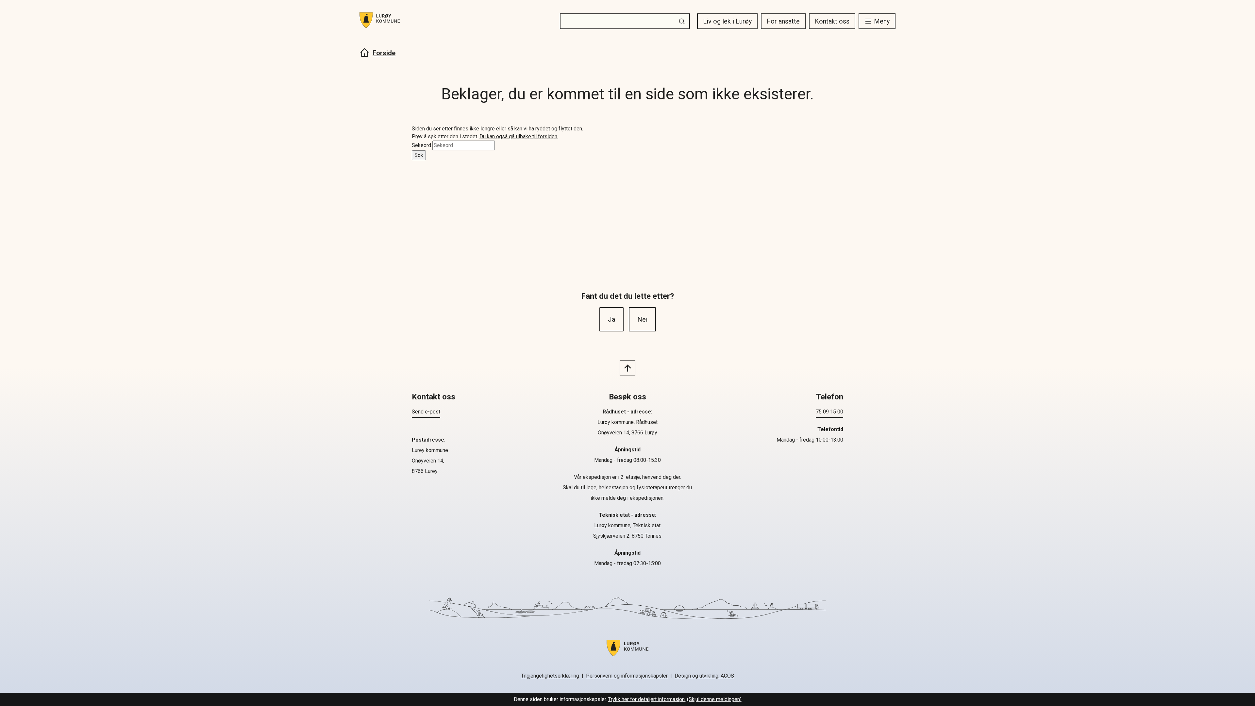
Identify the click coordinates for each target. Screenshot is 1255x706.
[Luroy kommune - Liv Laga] (627, 652)
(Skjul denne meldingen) (714, 699)
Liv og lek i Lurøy (727, 21)
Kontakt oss (832, 21)
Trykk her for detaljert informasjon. (647, 699)
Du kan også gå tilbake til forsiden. (518, 136)
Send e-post (426, 412)
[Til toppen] (627, 368)
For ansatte (783, 21)
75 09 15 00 (829, 412)
